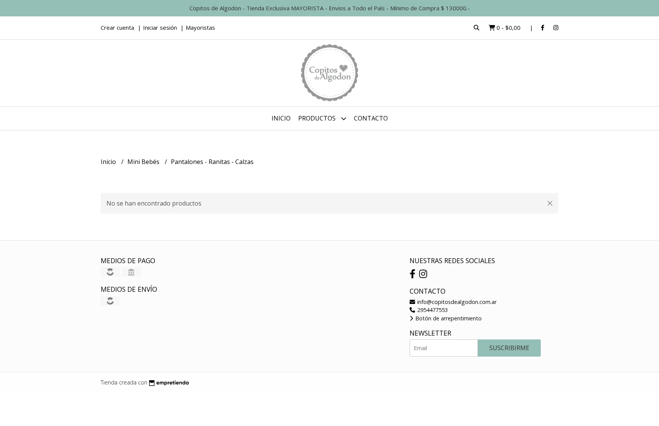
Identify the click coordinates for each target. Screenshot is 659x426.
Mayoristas (200, 27)
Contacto (371, 118)
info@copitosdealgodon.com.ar (456, 301)
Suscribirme (509, 348)
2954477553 (432, 309)
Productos (317, 118)
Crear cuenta (117, 27)
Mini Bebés (144, 162)
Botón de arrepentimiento (448, 318)
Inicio (281, 118)
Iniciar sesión (160, 27)
